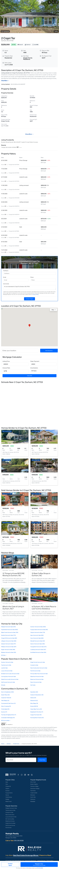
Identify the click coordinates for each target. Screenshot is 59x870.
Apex (7, 782)
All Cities (3, 655)
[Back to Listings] (2, 2)
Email (4, 277)
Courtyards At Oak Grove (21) (8, 703)
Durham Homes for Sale (7, 662)
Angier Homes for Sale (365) (8, 649)
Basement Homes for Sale (36, 679)
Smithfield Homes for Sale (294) (38, 652)
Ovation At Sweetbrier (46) (36, 694)
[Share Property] (53, 2)
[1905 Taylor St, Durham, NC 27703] (15, 436)
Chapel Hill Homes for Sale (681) (9, 638)
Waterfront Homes (10, 821)
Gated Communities (10, 823)
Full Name (5, 270)
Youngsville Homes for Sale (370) (38, 646)
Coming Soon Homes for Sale (8, 676)
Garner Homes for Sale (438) (37, 643)
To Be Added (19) (5, 709)
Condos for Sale (34, 665)
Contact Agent (29, 298)
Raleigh (7, 799)
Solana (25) (33, 697)
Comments (6, 283)
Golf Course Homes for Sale (8, 682)
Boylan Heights (34, 784)
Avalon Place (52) (5, 694)
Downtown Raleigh (34, 788)
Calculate (29, 375)
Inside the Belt (33, 792)
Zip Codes (32, 685)
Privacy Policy (36, 294)
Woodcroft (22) (34, 700)
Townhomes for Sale (6, 665)
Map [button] (53, 309)
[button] (18, 775)
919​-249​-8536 (40, 868)
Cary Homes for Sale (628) (36, 638)
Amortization (34, 368)
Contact (10, 864)
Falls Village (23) (5, 700)
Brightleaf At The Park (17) (36, 712)
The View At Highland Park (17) (8, 714)
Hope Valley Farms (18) (36, 709)
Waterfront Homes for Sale (37, 676)
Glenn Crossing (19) (6, 706)
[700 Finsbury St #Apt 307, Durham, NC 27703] (44, 528)
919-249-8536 (19, 840)
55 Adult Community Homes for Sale (10, 673)
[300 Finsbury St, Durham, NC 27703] (44, 499)
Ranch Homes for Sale (35, 682)
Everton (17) (4, 712)
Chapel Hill (8, 786)
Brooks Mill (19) (34, 706)
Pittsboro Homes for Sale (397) (8, 646)
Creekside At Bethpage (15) (8, 717)
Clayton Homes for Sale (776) (37, 632)
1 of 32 (56, 31)
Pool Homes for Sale (35, 670)
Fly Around (6, 31)
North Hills (33, 797)
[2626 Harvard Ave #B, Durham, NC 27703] (15, 528)
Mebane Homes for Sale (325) (8, 652)
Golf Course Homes (10, 825)
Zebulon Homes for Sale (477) (8, 643)
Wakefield (32, 801)
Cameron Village (34, 786)
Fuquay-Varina (9, 792)
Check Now (42, 760)
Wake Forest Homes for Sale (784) (9, 632)
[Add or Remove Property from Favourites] (56, 2)
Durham (8, 790)
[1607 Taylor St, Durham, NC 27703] (44, 436)
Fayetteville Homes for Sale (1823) (9, 629)
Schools (3, 685)
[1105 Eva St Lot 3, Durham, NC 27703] (15, 465)
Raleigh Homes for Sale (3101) (8, 626)
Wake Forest (9, 801)
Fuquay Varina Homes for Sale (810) (39, 629)
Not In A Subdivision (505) (7, 692)
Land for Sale (4, 668)
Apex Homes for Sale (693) (37, 635)
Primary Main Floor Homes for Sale (39, 673)
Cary (7, 784)
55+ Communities (10, 819)
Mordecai (32, 795)
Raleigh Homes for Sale (11, 808)
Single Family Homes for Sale (37, 662)
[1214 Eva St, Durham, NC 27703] (44, 465)
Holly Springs (9, 797)
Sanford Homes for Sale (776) (8, 635)
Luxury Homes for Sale (6, 670)
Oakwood (32, 799)
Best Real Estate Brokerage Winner (26, 855)
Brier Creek (33, 782)
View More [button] (4, 80)
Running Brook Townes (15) (37, 717)
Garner (7, 795)
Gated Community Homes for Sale (9, 679)
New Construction (10, 814)
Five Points (33, 790)
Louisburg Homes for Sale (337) (38, 649)
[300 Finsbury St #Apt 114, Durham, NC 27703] (15, 499)
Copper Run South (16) (35, 714)
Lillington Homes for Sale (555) (8, 641)
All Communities (5, 720)
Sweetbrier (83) (34, 692)
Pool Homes (8, 827)
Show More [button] (28, 134)
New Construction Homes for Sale (38, 668)
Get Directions (49, 350)
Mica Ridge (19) (34, 703)
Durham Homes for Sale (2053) (38, 626)
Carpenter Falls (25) (6, 697)
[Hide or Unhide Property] (49, 2)
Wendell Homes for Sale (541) (37, 641)
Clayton (7, 788)
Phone (32, 277)
